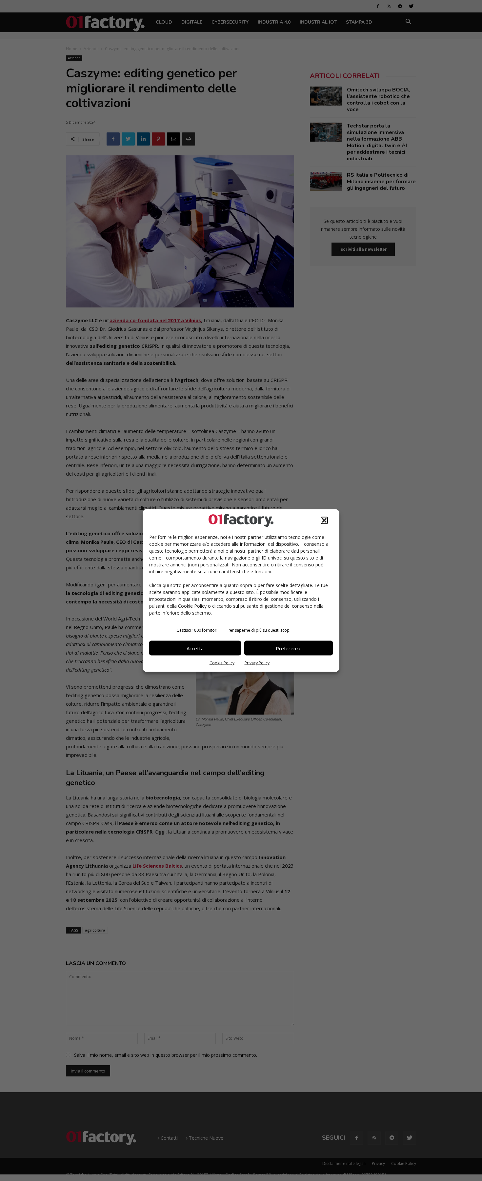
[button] (324, 520)
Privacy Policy (257, 663)
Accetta (195, 648)
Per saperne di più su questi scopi (259, 630)
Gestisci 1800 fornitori (196, 630)
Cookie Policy (222, 663)
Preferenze (289, 648)
